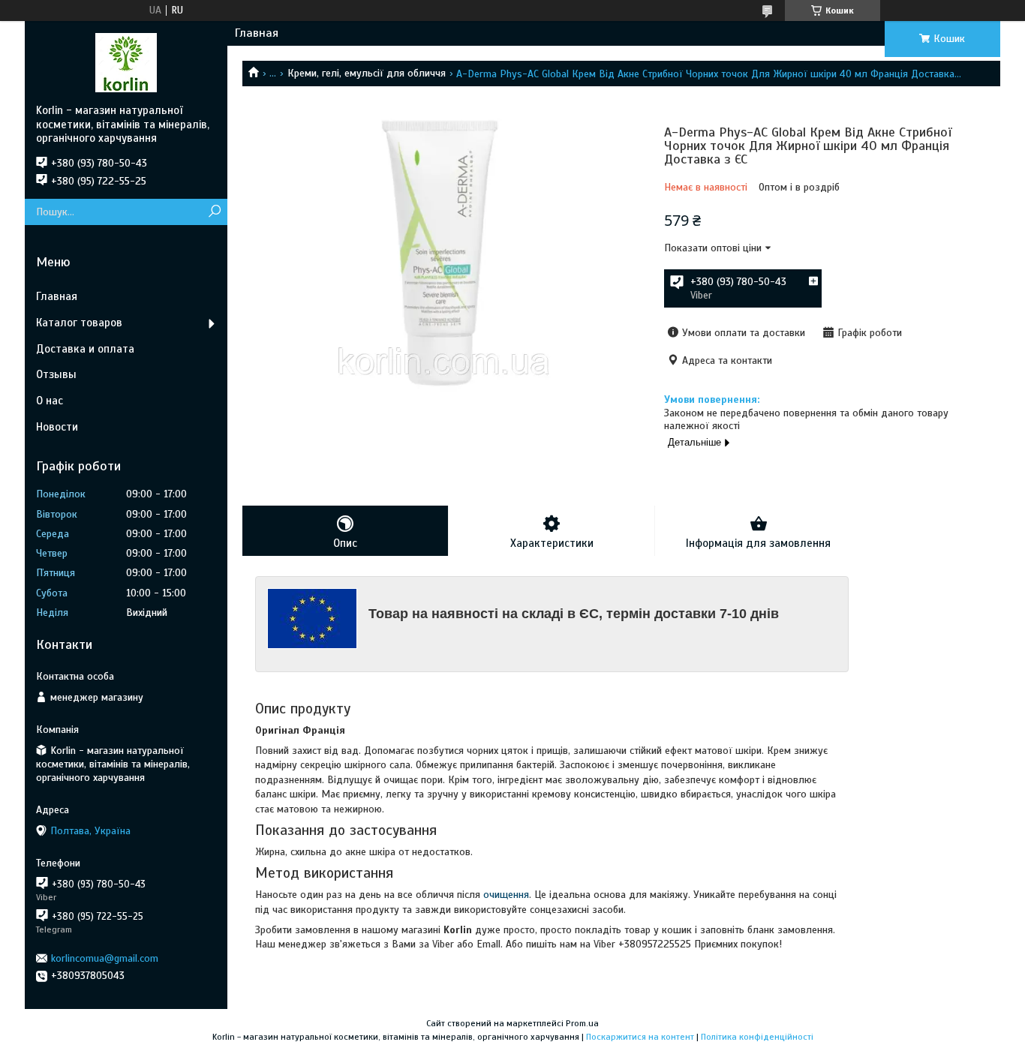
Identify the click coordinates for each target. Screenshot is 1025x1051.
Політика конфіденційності (757, 1036)
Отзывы (56, 374)
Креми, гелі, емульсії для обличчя (366, 73)
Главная (256, 33)
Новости (57, 427)
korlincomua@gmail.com (104, 958)
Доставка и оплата (85, 349)
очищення (506, 894)
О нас (49, 400)
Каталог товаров (79, 322)
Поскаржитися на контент (640, 1036)
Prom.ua (582, 1023)
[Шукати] (214, 212)
